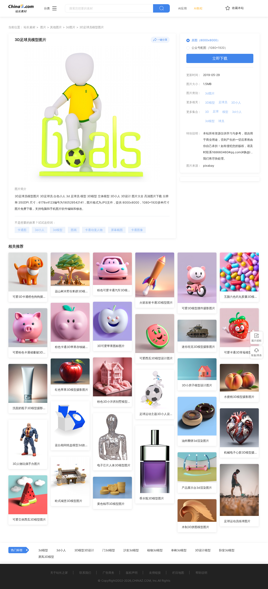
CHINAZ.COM (141, 580)
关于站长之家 (59, 572)
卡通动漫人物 (94, 230)
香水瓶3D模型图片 (151, 498)
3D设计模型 (203, 550)
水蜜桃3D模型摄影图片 (239, 396)
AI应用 (182, 8)
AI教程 (198, 8)
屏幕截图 (117, 230)
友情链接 (155, 572)
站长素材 (29, 27)
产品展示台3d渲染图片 (197, 487)
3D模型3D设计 (84, 550)
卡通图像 (137, 230)
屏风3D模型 (46, 556)
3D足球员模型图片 (91, 27)
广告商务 (108, 572)
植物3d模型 (155, 550)
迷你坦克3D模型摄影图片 (198, 346)
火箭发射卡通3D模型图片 (156, 302)
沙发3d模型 (131, 550)
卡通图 (22, 230)
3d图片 (70, 27)
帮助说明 (201, 572)
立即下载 (219, 58)
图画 (74, 230)
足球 (216, 111)
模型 (225, 111)
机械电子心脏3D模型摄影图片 (241, 452)
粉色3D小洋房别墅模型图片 (114, 401)
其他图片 (56, 27)
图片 (43, 27)
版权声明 (132, 572)
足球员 (223, 102)
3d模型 (57, 230)
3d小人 (39, 230)
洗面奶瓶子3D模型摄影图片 (30, 408)
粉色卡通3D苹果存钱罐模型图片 (72, 347)
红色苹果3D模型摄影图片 (71, 389)
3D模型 (210, 102)
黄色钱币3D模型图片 (111, 503)
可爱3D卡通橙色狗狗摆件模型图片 (30, 296)
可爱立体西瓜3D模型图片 (29, 519)
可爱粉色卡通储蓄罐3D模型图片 (30, 352)
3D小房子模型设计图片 (197, 385)
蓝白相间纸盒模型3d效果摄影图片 (72, 445)
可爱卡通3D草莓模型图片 (240, 352)
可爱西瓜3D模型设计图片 (156, 358)
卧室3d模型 (226, 550)
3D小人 (236, 102)
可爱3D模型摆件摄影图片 (198, 308)
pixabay (208, 165)
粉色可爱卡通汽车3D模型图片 (114, 290)
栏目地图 (178, 572)
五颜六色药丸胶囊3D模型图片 (241, 296)
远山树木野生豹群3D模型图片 (72, 291)
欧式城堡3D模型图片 (68, 501)
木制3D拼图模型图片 (195, 527)
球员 (221, 121)
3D (207, 111)
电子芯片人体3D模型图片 (113, 465)
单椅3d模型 (179, 550)
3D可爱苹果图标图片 (111, 346)
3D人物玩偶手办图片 (26, 463)
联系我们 (85, 572)
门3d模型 (108, 550)
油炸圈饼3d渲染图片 (195, 440)
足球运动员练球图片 (237, 521)
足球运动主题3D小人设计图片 (156, 414)
